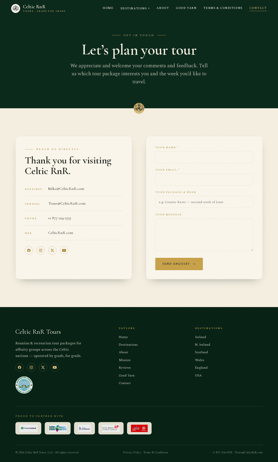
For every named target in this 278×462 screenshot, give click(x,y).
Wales (199, 360)
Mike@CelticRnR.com (66, 188)
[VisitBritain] (139, 428)
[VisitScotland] (84, 428)
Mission (125, 360)
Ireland (200, 337)
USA (198, 375)
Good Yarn (186, 8)
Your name (167, 147)
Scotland (201, 352)
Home (108, 8)
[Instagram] (40, 250)
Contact (258, 8)
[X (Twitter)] (52, 250)
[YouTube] (64, 250)
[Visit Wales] (111, 428)
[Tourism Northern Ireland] (58, 428)
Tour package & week (175, 192)
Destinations (135, 8)
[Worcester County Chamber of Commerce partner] (24, 385)
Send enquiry (179, 264)
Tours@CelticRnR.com (67, 203)
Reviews (125, 367)
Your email (167, 170)
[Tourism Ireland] (28, 428)
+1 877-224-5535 (59, 217)
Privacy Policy (132, 452)
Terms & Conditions (223, 8)
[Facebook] (29, 250)
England (201, 367)
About (163, 8)
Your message (168, 214)
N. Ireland (202, 344)
